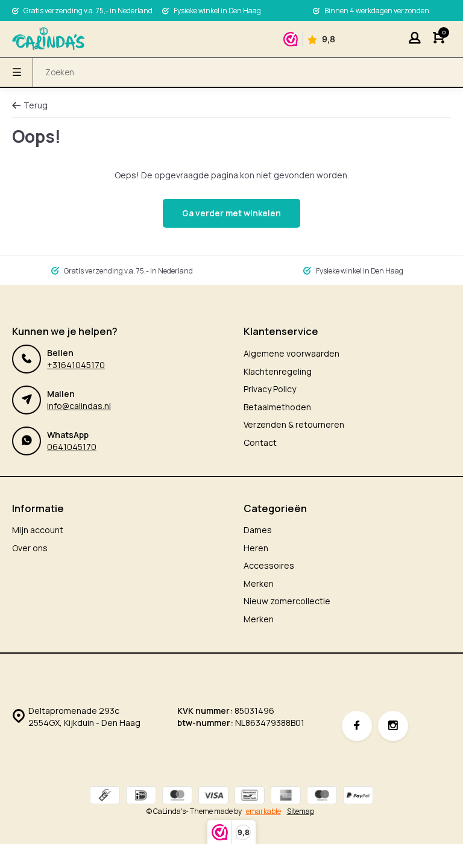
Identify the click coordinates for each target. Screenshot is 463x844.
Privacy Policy (270, 389)
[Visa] (213, 796)
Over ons (30, 548)
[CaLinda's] (48, 39)
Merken (259, 583)
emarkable (263, 811)
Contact (260, 442)
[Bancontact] (250, 796)
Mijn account (37, 530)
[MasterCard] (177, 796)
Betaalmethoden (277, 407)
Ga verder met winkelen (231, 213)
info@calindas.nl (79, 405)
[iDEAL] (141, 796)
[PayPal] (358, 796)
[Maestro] (322, 796)
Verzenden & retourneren (294, 424)
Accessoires (269, 565)
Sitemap (300, 811)
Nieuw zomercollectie (287, 601)
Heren (256, 548)
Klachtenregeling (278, 371)
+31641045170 (76, 364)
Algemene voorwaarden (291, 353)
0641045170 (71, 446)
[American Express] (286, 796)
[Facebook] (357, 726)
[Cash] (105, 796)
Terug (36, 105)
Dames (258, 530)
